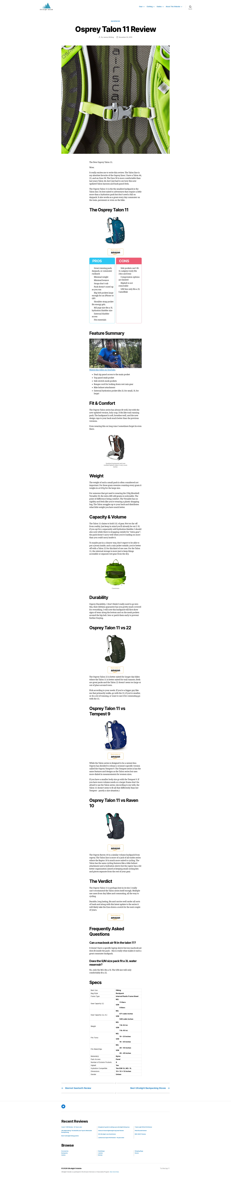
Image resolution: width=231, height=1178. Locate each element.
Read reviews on (115, 250)
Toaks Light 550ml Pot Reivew (143, 1127)
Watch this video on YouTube (102, 370)
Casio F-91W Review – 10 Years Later (71, 1127)
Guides (159, 6)
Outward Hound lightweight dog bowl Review (111, 1130)
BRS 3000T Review (140, 1134)
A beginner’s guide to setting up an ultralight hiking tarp (113, 1127)
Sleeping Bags (139, 1151)
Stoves (137, 1153)
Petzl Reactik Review (141, 1130)
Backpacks (115, 21)
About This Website (173, 6)
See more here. (114, 1172)
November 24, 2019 (125, 37)
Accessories (64, 1151)
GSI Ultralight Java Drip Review (107, 1134)
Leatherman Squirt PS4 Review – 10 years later (111, 1137)
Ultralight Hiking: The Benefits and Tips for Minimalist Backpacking (76, 1131)
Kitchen (100, 1155)
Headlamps (101, 1151)
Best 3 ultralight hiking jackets (70, 1135)
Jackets (100, 1153)
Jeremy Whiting (108, 37)
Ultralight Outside (74, 1168)
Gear (141, 6)
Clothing (150, 6)
